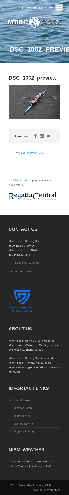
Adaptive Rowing (23, 431)
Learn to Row (21, 400)
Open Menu (59, 7)
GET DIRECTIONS (20, 271)
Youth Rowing (21, 415)
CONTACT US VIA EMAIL (24, 263)
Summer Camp (22, 407)
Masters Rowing (23, 423)
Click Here (15, 180)
